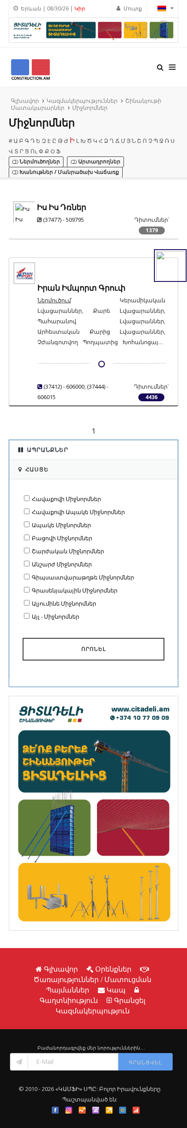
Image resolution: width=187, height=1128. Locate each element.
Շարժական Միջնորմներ (68, 551)
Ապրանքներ (47, 450)
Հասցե (37, 469)
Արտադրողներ (98, 162)
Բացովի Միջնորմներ (62, 538)
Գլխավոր (25, 101)
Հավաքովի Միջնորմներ (66, 499)
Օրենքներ (113, 969)
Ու (33, 151)
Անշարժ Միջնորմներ (62, 564)
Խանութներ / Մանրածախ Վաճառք (68, 172)
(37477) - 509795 (63, 220)
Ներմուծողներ (39, 162)
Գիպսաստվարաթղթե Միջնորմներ (83, 577)
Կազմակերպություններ (82, 101)
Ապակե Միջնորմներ (61, 525)
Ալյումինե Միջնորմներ (64, 603)
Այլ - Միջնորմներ (55, 616)
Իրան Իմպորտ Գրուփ (81, 287)
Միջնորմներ (89, 108)
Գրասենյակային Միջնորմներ (74, 590)
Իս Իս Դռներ (61, 207)
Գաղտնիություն (69, 1000)
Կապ (116, 990)
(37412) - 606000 (63, 386)
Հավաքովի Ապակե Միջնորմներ (78, 512)
